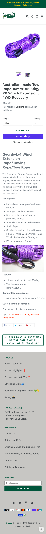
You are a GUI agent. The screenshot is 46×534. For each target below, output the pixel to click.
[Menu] (42, 16)
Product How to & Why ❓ (17, 377)
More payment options (23, 142)
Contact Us (10, 433)
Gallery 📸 (9, 397)
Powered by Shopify (23, 526)
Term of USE (10, 460)
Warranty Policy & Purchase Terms (21, 453)
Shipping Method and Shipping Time (22, 447)
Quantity (36, 118)
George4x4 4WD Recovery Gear (26, 523)
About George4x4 (13, 363)
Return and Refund (13, 440)
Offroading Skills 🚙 (14, 384)
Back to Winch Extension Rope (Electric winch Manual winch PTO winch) (23, 340)
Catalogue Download (14, 467)
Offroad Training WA (14, 415)
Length (6, 118)
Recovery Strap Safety (15, 419)
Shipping (20, 107)
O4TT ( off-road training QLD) (19, 412)
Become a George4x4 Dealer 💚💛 (22, 390)
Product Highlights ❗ (15, 370)
